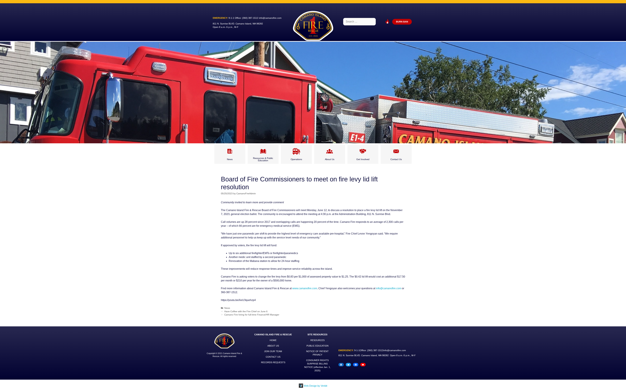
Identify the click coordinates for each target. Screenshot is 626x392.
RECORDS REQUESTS (273, 362)
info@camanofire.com (270, 18)
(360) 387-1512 (250, 18)
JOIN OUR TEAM (273, 351)
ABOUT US (273, 345)
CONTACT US (273, 357)
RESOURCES (317, 340)
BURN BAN (402, 21)
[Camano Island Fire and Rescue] (313, 25)
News (227, 308)
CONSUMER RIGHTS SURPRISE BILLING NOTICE (316, 363)
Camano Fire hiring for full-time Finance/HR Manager (251, 315)
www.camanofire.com (304, 288)
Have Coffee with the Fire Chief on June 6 (246, 311)
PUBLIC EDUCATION (317, 345)
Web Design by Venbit (315, 385)
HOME (273, 340)
